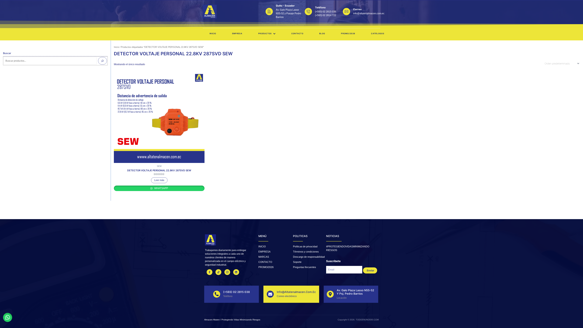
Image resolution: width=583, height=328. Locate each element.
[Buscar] (102, 60)
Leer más (159, 180)
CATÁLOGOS (377, 33)
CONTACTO (297, 33)
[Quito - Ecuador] (269, 11)
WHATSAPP (161, 188)
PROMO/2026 (348, 33)
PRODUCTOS (265, 33)
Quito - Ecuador (285, 5)
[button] (7, 317)
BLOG (322, 33)
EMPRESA (237, 33)
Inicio (213, 33)
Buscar (7, 53)
